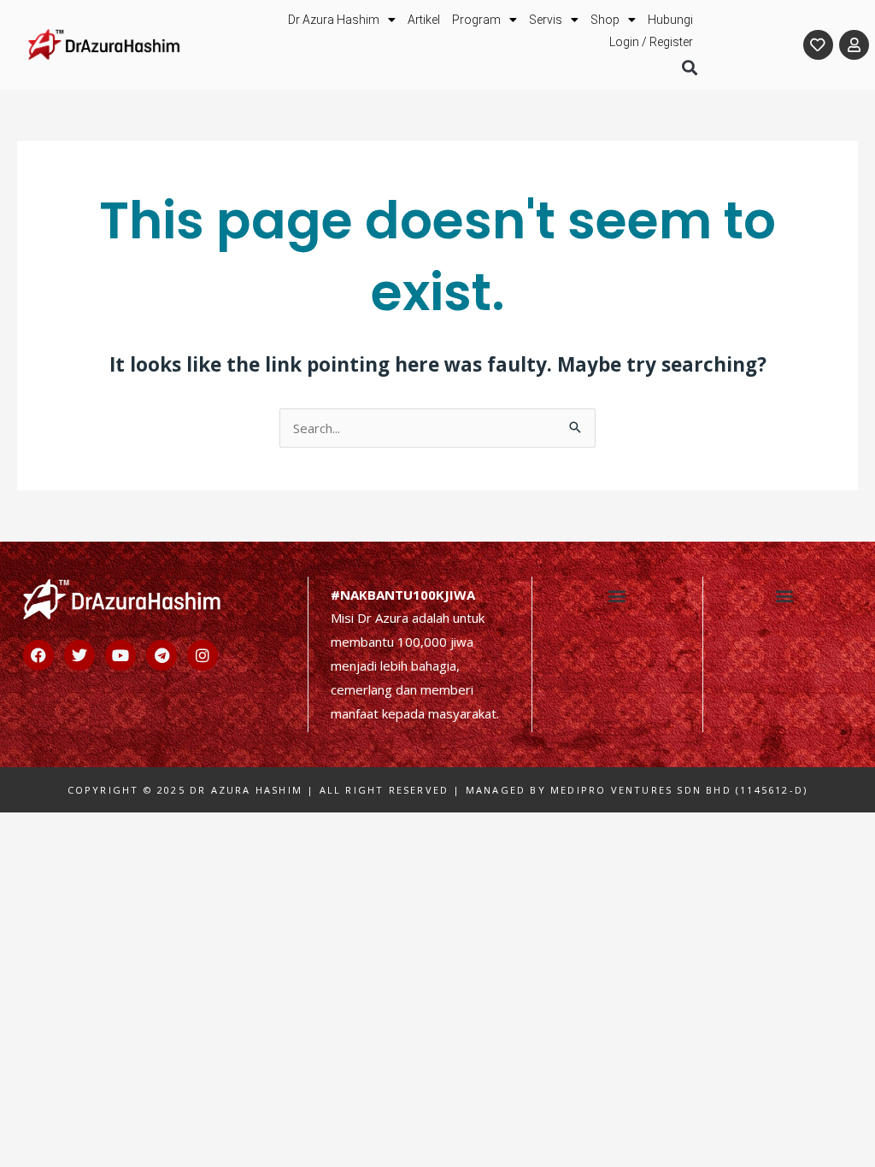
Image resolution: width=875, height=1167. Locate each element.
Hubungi (670, 19)
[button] (689, 67)
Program (476, 19)
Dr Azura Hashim (333, 19)
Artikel (424, 19)
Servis (545, 19)
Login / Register (651, 42)
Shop (605, 19)
